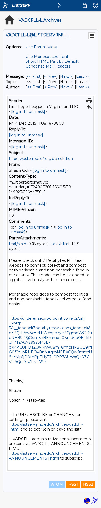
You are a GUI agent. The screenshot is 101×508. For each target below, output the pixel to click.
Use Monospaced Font (47, 56)
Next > (66, 76)
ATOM (57, 484)
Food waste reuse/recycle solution (41, 158)
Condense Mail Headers (48, 66)
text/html (60, 243)
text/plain (17, 243)
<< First (33, 76)
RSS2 (88, 484)
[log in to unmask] (28, 111)
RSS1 (73, 484)
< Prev (50, 76)
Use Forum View (41, 46)
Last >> (83, 76)
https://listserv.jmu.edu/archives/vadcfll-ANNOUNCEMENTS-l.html (46, 456)
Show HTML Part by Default (52, 61)
